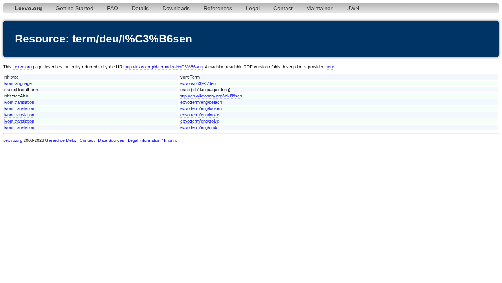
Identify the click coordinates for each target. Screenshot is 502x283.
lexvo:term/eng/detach (201, 102)
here (330, 66)
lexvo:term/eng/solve (199, 121)
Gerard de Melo (60, 140)
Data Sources (111, 140)
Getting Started (74, 8)
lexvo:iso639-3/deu (198, 83)
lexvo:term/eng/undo (199, 127)
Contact (283, 8)
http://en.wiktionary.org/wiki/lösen (211, 96)
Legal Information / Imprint (152, 140)
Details (140, 8)
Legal (253, 8)
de (195, 89)
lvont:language (18, 83)
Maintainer (319, 8)
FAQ (112, 8)
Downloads (176, 8)
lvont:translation (19, 102)
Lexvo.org (22, 66)
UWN (352, 8)
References (218, 8)
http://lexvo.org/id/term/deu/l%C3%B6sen (164, 66)
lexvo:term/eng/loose (199, 114)
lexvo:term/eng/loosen (201, 108)
